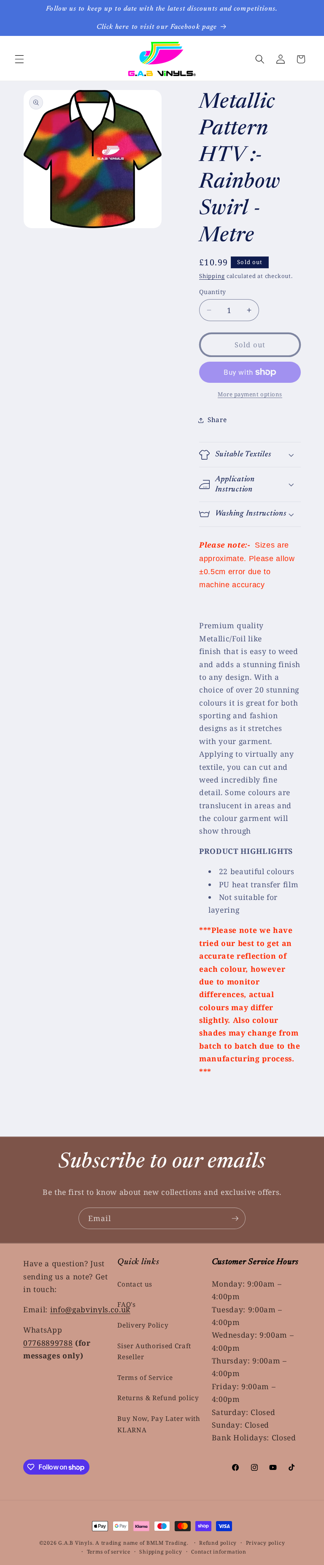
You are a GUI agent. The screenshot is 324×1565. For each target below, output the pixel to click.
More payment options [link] (250, 394)
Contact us (134, 1284)
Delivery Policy (142, 1325)
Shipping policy (160, 1551)
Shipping (212, 276)
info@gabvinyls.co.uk (90, 1309)
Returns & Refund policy (158, 1397)
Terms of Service (145, 1377)
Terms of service (108, 1551)
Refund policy (218, 1542)
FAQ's (126, 1304)
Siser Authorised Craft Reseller (154, 1351)
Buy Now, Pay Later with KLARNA (158, 1424)
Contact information (218, 1551)
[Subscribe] (235, 1219)
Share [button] (217, 419)
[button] (19, 59)
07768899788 (48, 1343)
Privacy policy (265, 1542)
